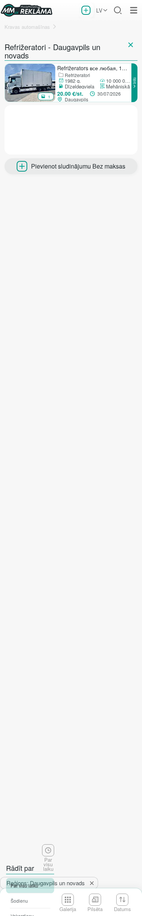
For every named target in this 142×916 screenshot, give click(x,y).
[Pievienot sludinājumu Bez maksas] (86, 10)
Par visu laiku (24, 885)
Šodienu (19, 900)
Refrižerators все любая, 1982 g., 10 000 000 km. (94, 68)
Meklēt (117, 10)
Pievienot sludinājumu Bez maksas (78, 166)
